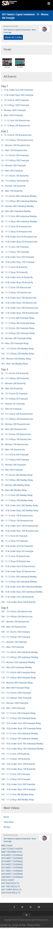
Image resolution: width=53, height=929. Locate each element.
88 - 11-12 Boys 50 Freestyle (14, 541)
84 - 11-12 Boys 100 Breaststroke (17, 520)
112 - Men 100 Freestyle (12, 647)
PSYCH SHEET (7, 880)
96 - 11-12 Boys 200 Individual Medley (19, 581)
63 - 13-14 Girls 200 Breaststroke (17, 413)
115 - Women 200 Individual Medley (18, 662)
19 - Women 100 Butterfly (13, 185)
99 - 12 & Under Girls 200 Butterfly (17, 596)
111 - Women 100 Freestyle (14, 642)
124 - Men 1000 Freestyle (13, 708)
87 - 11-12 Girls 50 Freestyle (14, 535)
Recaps (7, 827)
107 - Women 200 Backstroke (15, 621)
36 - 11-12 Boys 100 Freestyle (15, 251)
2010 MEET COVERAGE (12, 873)
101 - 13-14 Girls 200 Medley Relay (17, 348)
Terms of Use (18, 925)
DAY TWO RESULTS (10, 886)
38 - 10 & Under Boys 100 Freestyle (17, 262)
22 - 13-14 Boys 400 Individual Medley (19, 201)
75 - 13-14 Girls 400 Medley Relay (17, 475)
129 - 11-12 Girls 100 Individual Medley (19, 733)
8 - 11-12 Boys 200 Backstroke (15, 125)
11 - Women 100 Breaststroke (15, 145)
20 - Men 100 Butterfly (12, 190)
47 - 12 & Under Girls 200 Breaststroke (19, 307)
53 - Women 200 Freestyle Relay (16, 338)
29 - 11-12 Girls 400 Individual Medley (19, 216)
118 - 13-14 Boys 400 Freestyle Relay (18, 677)
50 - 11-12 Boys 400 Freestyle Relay (18, 323)
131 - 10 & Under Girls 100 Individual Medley (22, 743)
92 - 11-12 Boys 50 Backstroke (15, 561)
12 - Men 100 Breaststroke (14, 150)
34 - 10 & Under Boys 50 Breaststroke (19, 241)
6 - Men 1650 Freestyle (12, 115)
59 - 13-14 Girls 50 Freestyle (14, 393)
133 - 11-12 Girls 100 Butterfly (15, 753)
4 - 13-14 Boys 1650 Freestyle (15, 105)
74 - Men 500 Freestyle (12, 469)
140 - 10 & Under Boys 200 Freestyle (18, 789)
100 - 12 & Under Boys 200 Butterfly (18, 602)
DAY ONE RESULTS (10, 883)
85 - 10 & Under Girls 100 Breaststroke (19, 525)
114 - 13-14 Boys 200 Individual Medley (19, 657)
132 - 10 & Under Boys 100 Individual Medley (22, 748)
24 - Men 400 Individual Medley (16, 211)
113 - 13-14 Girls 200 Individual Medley (19, 652)
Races (6, 816)
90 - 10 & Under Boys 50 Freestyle (17, 551)
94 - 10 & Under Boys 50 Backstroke (18, 571)
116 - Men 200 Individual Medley (16, 667)
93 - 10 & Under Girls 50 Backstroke (18, 566)
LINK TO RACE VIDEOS (12, 848)
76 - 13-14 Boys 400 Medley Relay (17, 480)
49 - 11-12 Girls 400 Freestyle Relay (17, 317)
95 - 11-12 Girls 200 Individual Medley (19, 576)
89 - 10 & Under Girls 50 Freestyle (17, 546)
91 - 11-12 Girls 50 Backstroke (15, 556)
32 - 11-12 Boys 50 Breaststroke (16, 231)
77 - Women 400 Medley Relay (15, 485)
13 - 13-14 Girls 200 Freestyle (15, 155)
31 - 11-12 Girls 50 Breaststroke (16, 226)
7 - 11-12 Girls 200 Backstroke (15, 120)
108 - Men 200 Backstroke (13, 626)
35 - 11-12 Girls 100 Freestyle (15, 246)
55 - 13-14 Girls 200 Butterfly (14, 373)
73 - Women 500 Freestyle (13, 464)
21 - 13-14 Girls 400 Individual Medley (19, 196)
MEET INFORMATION (11, 851)
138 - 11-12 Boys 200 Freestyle (15, 779)
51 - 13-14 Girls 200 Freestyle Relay (17, 328)
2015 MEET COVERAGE (12, 858)
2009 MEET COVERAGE (12, 877)
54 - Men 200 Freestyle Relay (14, 343)
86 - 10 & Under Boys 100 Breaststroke (19, 530)
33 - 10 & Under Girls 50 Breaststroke (19, 236)
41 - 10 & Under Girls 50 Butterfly (17, 277)
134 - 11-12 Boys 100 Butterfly (15, 758)
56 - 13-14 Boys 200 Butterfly (15, 378)
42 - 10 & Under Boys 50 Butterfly (17, 282)
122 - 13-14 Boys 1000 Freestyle (16, 697)
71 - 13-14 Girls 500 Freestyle (15, 454)
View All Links (13, 37)
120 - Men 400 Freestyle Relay (15, 687)
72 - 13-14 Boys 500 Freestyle (15, 459)
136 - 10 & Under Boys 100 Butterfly (18, 769)
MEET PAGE (6, 845)
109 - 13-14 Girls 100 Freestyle (15, 631)
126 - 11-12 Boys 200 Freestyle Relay (18, 718)
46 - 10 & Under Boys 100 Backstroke (19, 302)
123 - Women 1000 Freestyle (14, 703)
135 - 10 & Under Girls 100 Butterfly (18, 764)
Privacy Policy (33, 925)
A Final (7, 67)
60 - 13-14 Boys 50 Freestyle (14, 398)
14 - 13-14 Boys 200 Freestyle (15, 160)
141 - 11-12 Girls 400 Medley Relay (17, 794)
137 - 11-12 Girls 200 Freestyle (15, 774)
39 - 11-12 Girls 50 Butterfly (14, 267)
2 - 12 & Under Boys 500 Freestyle (17, 95)
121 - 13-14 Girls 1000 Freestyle (16, 692)
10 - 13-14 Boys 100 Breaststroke (17, 140)
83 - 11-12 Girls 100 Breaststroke (17, 515)
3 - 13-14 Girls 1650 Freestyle (15, 100)
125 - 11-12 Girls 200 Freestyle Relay (18, 713)
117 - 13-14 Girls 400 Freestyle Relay (18, 672)
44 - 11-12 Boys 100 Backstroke (16, 292)
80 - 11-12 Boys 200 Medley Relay (17, 500)
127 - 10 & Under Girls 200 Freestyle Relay (21, 723)
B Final (20, 67)
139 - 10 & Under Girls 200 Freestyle (18, 784)
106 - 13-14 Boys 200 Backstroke (16, 616)
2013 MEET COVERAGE (12, 864)
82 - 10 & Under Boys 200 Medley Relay (19, 510)
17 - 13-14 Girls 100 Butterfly (14, 175)
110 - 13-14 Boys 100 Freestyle (15, 636)
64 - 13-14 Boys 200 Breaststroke (17, 418)
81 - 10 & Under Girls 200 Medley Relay (19, 505)
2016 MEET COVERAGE (12, 855)
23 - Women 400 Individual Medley (17, 206)
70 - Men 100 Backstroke (13, 449)
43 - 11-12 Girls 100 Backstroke (16, 287)
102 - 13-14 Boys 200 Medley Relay (17, 353)
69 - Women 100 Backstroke (14, 444)
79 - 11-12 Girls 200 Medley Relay (17, 495)
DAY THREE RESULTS (11, 889)
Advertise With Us (8, 927)
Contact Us (5, 925)
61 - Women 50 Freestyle (13, 403)
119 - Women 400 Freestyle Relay (17, 682)
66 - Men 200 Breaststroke (14, 429)
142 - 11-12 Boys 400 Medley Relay (17, 799)
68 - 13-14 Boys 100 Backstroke (16, 439)
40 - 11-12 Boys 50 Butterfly (14, 272)
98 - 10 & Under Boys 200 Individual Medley (21, 591)
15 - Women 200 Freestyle (13, 165)
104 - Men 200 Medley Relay (14, 363)
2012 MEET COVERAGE (12, 867)
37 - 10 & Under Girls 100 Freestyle (17, 257)
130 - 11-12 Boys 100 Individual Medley (19, 738)
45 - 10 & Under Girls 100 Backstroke (18, 297)
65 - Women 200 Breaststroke (15, 424)
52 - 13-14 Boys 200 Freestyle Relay (18, 333)
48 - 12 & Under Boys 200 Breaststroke (19, 312)
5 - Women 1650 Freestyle (13, 110)
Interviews (9, 821)
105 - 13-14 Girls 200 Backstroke (16, 611)
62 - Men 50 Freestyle (11, 408)
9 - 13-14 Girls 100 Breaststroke (16, 135)
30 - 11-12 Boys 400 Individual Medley (19, 221)
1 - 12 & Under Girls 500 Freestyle (17, 89)
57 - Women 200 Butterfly (13, 383)
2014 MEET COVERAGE (12, 861)
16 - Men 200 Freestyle (12, 170)
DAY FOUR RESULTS (10, 892)
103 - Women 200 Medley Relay (16, 358)
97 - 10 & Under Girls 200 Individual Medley (21, 586)
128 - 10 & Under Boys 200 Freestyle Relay (21, 728)
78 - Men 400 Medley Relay (14, 490)
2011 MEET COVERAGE (12, 870)
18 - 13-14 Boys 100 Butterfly (15, 180)
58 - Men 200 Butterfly (12, 388)
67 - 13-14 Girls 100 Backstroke (16, 434)
